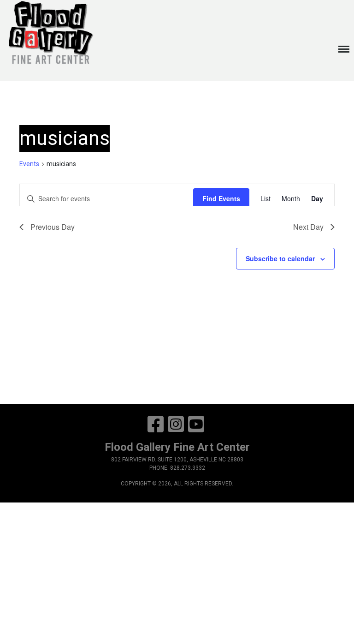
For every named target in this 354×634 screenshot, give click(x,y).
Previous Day (52, 226)
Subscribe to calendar (280, 258)
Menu (343, 44)
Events (29, 163)
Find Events (221, 198)
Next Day (308, 226)
